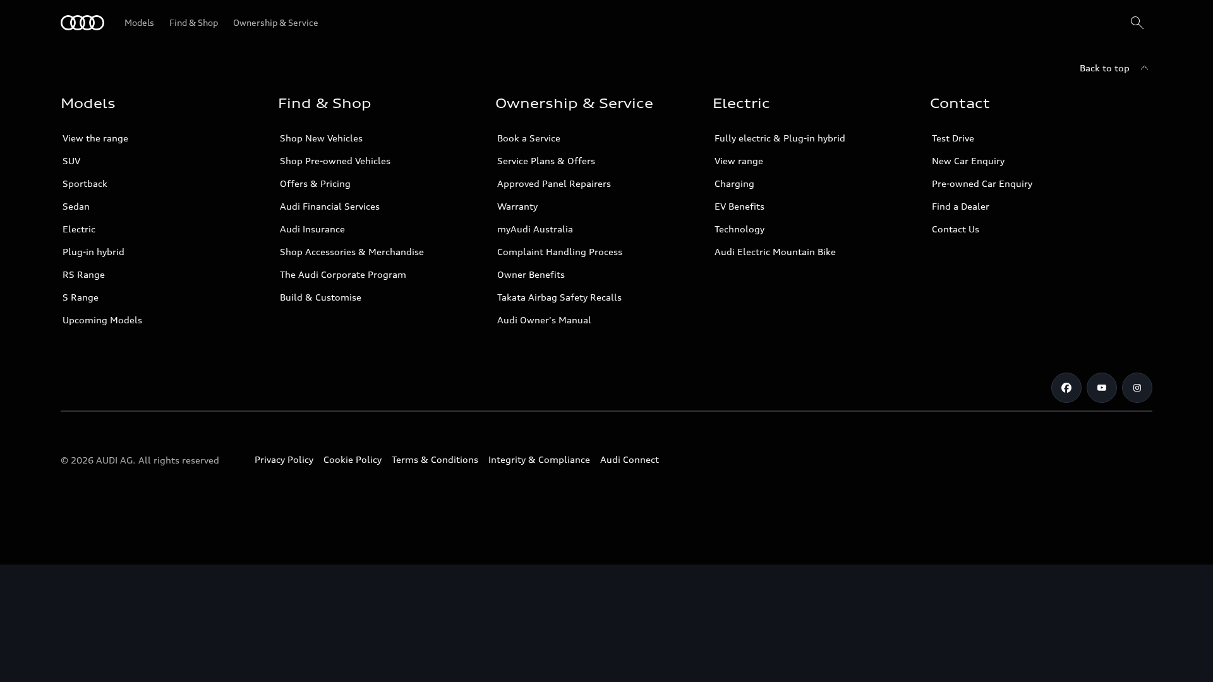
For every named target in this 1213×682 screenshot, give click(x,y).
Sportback (85, 183)
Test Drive (953, 138)
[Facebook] (1066, 388)
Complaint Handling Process (559, 251)
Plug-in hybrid (93, 251)
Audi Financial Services (330, 206)
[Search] (1137, 23)
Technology (739, 229)
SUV (71, 160)
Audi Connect (629, 459)
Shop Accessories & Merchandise (352, 251)
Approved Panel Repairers (554, 183)
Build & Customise (320, 297)
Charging (734, 183)
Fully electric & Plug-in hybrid (780, 138)
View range (739, 160)
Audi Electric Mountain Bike (775, 251)
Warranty (517, 206)
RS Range (84, 274)
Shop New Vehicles (321, 138)
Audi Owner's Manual (544, 319)
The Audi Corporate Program (343, 274)
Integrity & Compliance (539, 459)
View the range (95, 138)
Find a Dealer (960, 206)
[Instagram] (1137, 388)
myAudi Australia (535, 229)
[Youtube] (1102, 388)
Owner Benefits (531, 274)
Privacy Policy (284, 459)
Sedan (76, 206)
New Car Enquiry (968, 160)
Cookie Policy (352, 459)
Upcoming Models (102, 319)
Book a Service (528, 138)
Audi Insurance (312, 229)
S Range (81, 297)
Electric (79, 229)
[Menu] (82, 22)
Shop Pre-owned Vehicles (335, 160)
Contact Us (955, 229)
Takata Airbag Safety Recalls (559, 297)
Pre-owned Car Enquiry (982, 183)
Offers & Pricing (315, 183)
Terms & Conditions (435, 459)
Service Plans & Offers (546, 160)
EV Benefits (739, 206)
